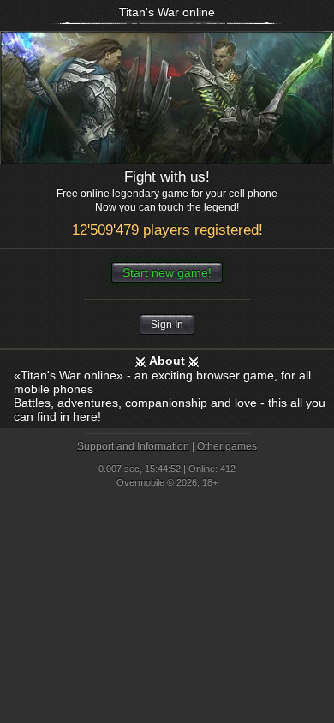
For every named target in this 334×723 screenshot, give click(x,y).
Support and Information (133, 446)
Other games (227, 446)
